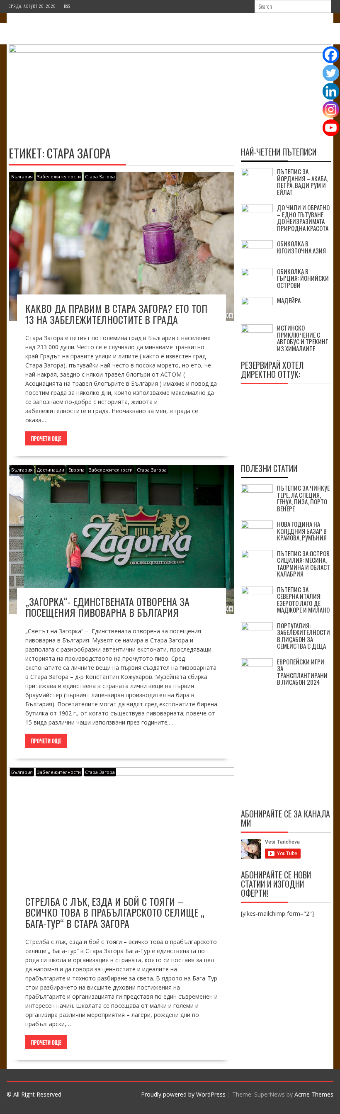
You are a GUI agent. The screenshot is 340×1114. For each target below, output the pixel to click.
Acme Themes (313, 1094)
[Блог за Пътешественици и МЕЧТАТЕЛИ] (170, 50)
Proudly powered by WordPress (183, 1094)
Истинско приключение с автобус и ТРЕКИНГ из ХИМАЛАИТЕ (302, 338)
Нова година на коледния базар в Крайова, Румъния (302, 530)
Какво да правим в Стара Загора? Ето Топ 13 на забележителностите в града (116, 313)
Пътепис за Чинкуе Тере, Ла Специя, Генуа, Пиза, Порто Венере (303, 498)
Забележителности (59, 176)
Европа (76, 470)
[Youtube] (331, 127)
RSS (67, 6)
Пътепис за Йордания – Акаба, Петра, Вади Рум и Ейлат (302, 182)
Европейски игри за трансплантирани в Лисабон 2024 (302, 672)
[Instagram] (331, 109)
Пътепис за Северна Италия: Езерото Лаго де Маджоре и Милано (303, 600)
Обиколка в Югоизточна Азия (301, 247)
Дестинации (50, 470)
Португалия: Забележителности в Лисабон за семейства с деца (303, 636)
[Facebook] (331, 54)
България (22, 176)
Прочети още (46, 438)
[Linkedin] (331, 91)
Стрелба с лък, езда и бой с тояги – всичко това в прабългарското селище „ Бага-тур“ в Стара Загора (114, 912)
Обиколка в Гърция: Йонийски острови (303, 278)
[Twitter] (331, 73)
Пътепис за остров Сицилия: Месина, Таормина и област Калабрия (303, 564)
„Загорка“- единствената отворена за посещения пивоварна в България (107, 607)
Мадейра (289, 300)
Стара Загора (100, 176)
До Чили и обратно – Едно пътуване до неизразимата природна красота (303, 218)
